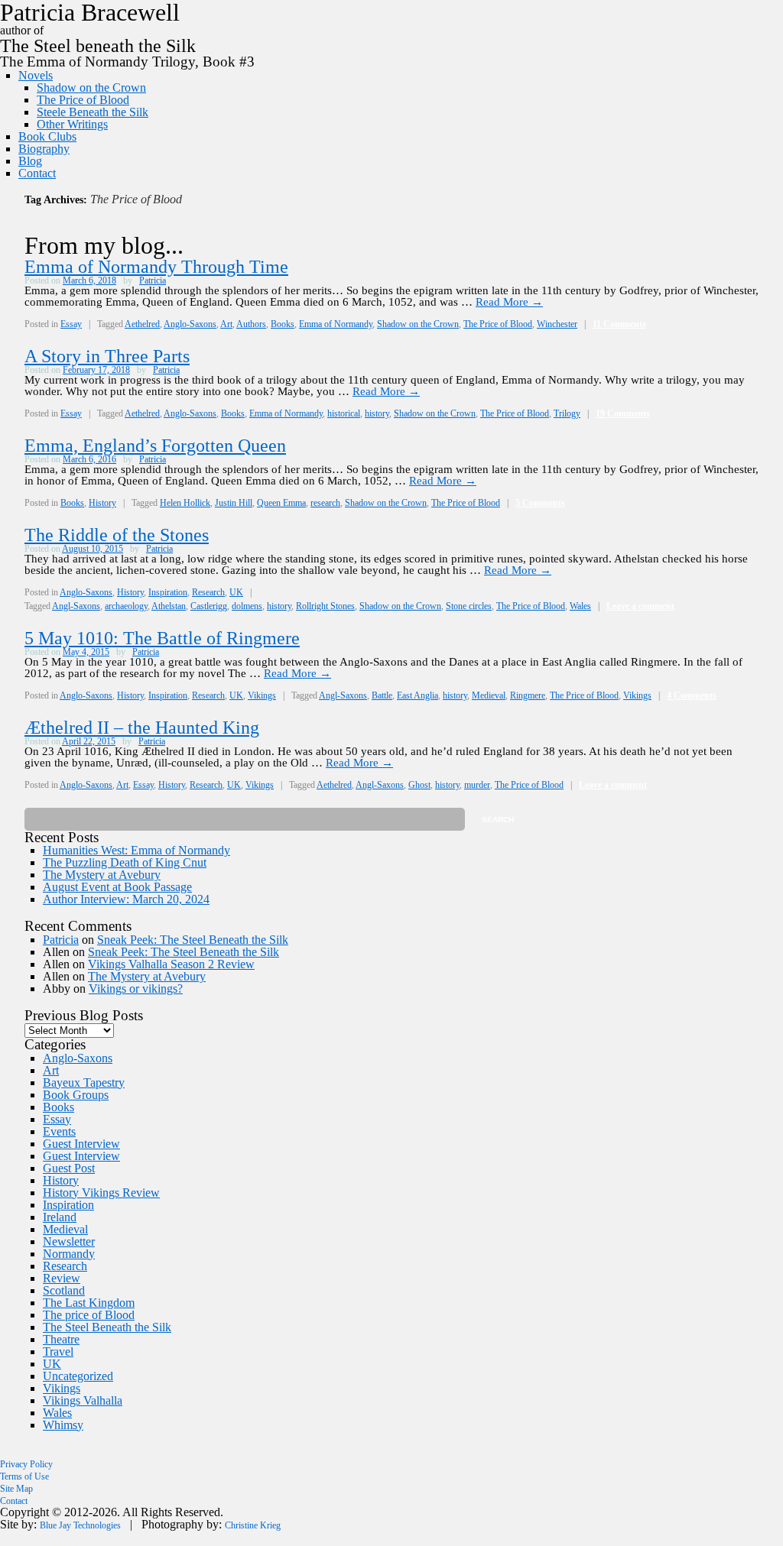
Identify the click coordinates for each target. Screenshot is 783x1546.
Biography (44, 148)
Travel (58, 1351)
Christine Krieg (253, 1525)
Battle (382, 695)
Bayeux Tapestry (84, 1082)
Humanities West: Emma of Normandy (136, 850)
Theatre (61, 1339)
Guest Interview (81, 1143)
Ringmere (527, 695)
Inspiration (167, 592)
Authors (251, 324)
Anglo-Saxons (190, 324)
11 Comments (619, 324)
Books (282, 324)
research (325, 503)
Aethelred (142, 324)
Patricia (152, 280)
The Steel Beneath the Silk (107, 1327)
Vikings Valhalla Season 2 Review (171, 964)
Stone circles (469, 606)
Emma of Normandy (335, 324)
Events (59, 1131)
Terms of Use (24, 1476)
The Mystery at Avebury (102, 874)
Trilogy (567, 413)
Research (208, 592)
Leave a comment (640, 606)
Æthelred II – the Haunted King (141, 727)
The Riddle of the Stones (116, 535)
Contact (37, 173)
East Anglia (417, 695)
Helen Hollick (185, 503)
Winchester (557, 324)
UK (236, 592)
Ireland (59, 1217)
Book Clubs (47, 136)
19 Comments (623, 413)
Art (226, 324)
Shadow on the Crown (91, 87)
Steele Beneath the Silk (92, 111)
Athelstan (168, 606)
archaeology (126, 606)
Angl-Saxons (76, 606)
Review (61, 1278)
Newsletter (69, 1241)
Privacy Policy (26, 1464)
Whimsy (63, 1424)
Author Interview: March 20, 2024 (126, 899)
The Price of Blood (83, 99)
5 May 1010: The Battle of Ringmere (162, 638)
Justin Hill (233, 503)
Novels (35, 75)
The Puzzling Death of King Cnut (124, 862)
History (102, 503)
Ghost (419, 784)
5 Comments (540, 503)
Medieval (488, 695)
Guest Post (69, 1168)
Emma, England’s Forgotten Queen (155, 445)
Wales (580, 606)
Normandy (69, 1253)
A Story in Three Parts (107, 356)
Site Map (16, 1488)
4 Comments (691, 695)
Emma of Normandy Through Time (156, 267)
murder (477, 784)
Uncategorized (78, 1375)
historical (343, 413)
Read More (509, 302)
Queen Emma (281, 503)
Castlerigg (208, 606)
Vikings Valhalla (82, 1400)
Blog (30, 160)
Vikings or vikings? (136, 988)
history (377, 413)
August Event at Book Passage (117, 886)
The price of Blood (89, 1314)
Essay (71, 324)
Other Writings (72, 124)
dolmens (247, 606)
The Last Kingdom (89, 1302)
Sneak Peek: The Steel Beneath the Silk (192, 939)
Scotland (64, 1290)
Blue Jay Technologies (80, 1525)
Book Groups (76, 1094)
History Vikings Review (101, 1192)
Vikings (262, 695)
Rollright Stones (325, 606)
